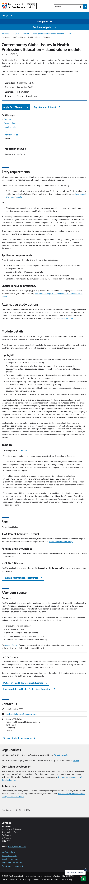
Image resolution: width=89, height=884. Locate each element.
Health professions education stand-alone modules (52, 33)
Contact (7, 138)
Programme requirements (12, 866)
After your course (11, 134)
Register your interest (45, 107)
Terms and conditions (50, 879)
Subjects (7, 15)
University (5, 33)
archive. (76, 760)
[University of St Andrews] (19, 6)
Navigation (43, 21)
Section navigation (43, 27)
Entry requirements (12, 123)
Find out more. (67, 318)
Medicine (25, 33)
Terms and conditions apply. (61, 541)
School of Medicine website (17, 738)
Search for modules (10, 859)
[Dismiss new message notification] (85, 869)
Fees (5, 131)
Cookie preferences (10, 879)
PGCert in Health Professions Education (23, 682)
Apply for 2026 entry (14, 107)
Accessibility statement (29, 879)
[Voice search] (80, 6)
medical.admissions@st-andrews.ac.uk (22, 714)
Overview (7, 119)
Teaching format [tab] (10, 450)
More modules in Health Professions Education (27, 689)
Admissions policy (61, 755)
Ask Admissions (8, 852)
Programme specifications (12, 862)
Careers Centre (11, 645)
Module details (10, 127)
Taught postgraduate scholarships (20, 577)
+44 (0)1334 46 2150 (17, 846)
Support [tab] (24, 450)
